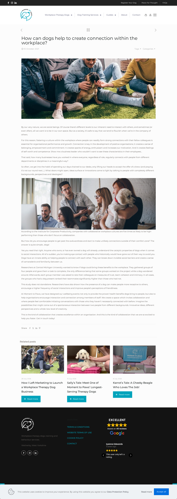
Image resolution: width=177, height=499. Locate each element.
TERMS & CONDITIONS (78, 427)
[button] (131, 455)
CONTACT (72, 443)
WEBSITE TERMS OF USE (79, 432)
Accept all (161, 491)
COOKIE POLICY (75, 438)
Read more (146, 492)
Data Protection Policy (117, 492)
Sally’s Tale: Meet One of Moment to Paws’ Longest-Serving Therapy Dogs (84, 387)
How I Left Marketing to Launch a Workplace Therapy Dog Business (42, 387)
